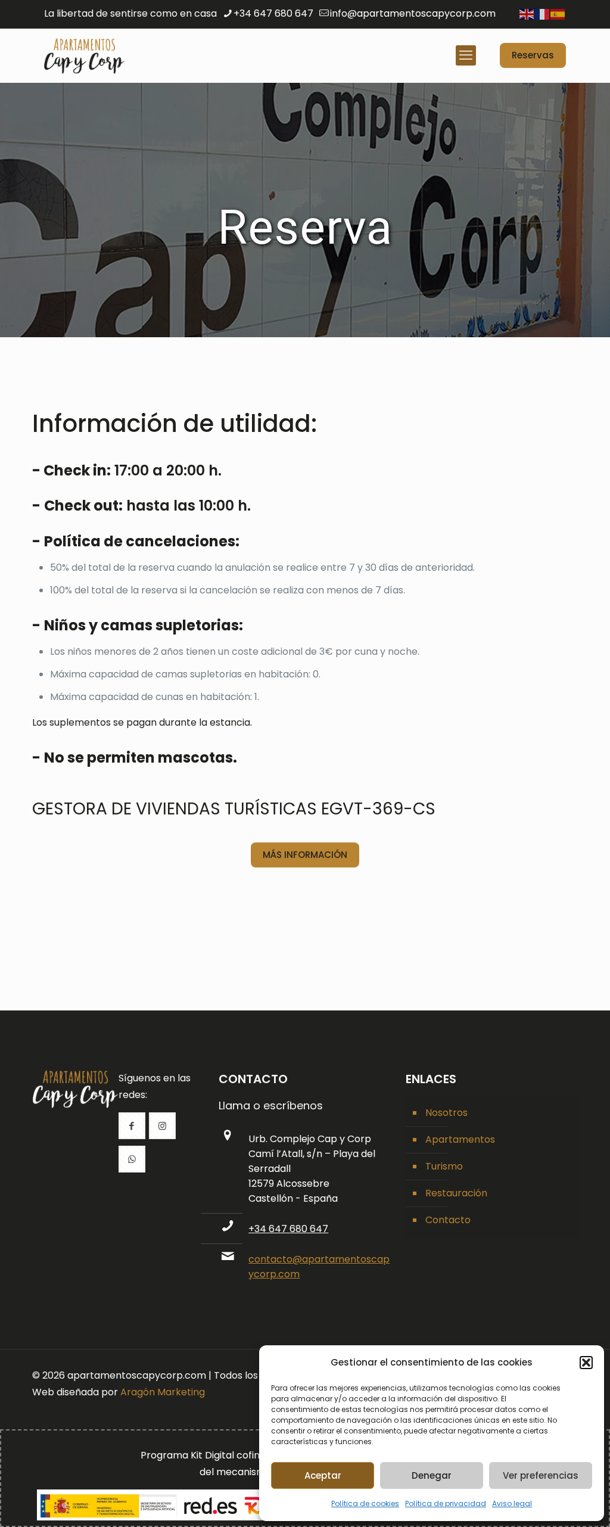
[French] (542, 13)
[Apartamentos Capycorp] (84, 55)
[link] (75, 1089)
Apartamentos (460, 1139)
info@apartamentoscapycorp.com (413, 13)
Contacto (448, 1220)
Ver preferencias (540, 1475)
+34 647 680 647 (273, 13)
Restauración (456, 1193)
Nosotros (446, 1112)
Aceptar (322, 1475)
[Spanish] (558, 13)
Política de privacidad (445, 1503)
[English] (527, 13)
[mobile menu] (466, 55)
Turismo (444, 1166)
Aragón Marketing (162, 1392)
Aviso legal (512, 1503)
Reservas (533, 55)
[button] (586, 1363)
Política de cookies (365, 1503)
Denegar (432, 1475)
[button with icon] (132, 1125)
